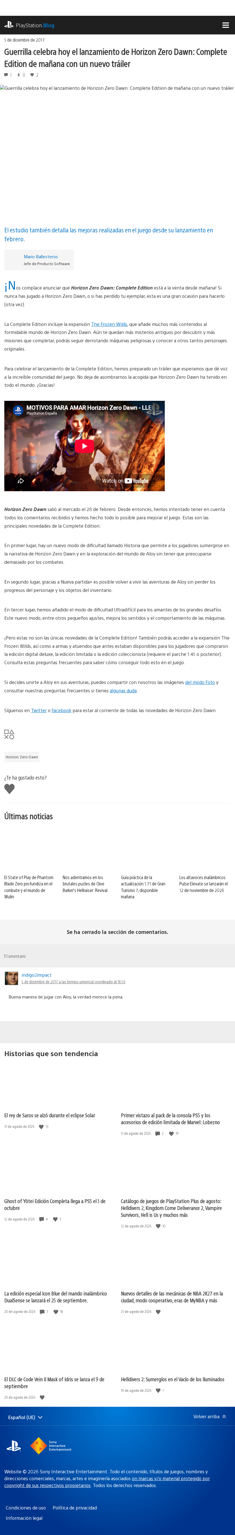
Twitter (39, 710)
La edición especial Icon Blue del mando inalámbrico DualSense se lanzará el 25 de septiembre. (55, 1296)
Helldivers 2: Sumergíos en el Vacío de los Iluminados (172, 1379)
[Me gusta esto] (42, 1126)
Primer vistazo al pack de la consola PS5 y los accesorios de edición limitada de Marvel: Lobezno (170, 1118)
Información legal (24, 1518)
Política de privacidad (75, 1508)
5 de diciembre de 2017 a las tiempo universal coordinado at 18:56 (73, 981)
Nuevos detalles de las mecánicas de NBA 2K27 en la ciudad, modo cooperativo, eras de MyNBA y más (172, 1296)
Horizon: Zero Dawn (22, 757)
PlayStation (35, 25)
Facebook (61, 710)
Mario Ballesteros (41, 256)
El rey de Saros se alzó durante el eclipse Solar (49, 1115)
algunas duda (123, 690)
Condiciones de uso (26, 1508)
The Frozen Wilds (109, 324)
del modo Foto (200, 682)
